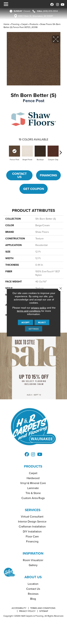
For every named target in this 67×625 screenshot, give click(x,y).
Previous (6, 150)
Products (34, 24)
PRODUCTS (33, 466)
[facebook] (51, 4)
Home (6, 24)
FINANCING (48, 175)
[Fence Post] (14, 151)
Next (60, 150)
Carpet (24, 24)
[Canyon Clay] (53, 151)
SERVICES (32, 510)
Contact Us (19, 175)
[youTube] (62, 4)
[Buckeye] (40, 151)
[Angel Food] (27, 151)
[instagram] (56, 4)
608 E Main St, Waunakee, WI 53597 (35, 16)
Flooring (15, 24)
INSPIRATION (33, 553)
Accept (25, 322)
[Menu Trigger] (6, 4)
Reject (42, 322)
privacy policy (38, 307)
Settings (34, 328)
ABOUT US (33, 577)
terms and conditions (29, 310)
